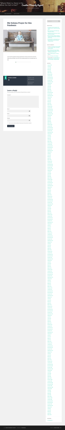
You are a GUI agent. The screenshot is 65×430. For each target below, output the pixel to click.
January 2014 (50, 289)
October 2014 (50, 275)
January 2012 (50, 326)
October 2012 (50, 312)
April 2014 (49, 284)
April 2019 (49, 193)
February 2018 (50, 214)
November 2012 (50, 310)
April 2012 (49, 321)
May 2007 (49, 411)
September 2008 (50, 387)
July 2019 (49, 188)
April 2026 (49, 71)
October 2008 (50, 385)
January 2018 (50, 216)
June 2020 (49, 173)
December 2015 (50, 254)
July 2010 (49, 353)
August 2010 (50, 352)
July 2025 (49, 84)
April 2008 (49, 394)
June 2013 (49, 300)
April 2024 (49, 103)
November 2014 (50, 274)
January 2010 (50, 362)
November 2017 (50, 219)
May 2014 (49, 283)
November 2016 (50, 237)
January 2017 (50, 234)
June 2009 (49, 373)
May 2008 (49, 393)
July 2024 (49, 98)
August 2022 (50, 133)
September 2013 (50, 295)
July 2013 (49, 298)
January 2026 (50, 75)
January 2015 (50, 271)
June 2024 (49, 100)
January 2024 (50, 107)
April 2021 (49, 158)
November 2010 (50, 347)
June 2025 (49, 86)
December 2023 (50, 109)
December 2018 (50, 199)
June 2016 (49, 245)
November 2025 (50, 78)
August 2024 (50, 97)
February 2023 (50, 124)
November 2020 (50, 165)
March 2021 (49, 159)
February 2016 (50, 251)
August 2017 (50, 223)
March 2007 (49, 414)
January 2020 (50, 181)
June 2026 (49, 68)
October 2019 (50, 184)
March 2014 (49, 286)
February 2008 (50, 397)
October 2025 (50, 80)
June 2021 (49, 155)
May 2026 (49, 69)
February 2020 (50, 179)
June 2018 (49, 208)
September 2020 (50, 168)
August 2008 (50, 388)
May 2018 (49, 210)
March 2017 (49, 231)
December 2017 (50, 217)
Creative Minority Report (32, 5)
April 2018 (49, 211)
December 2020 (50, 164)
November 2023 (50, 110)
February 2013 (50, 306)
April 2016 (49, 248)
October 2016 (50, 239)
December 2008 (50, 382)
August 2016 (50, 242)
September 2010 (50, 350)
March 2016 (49, 249)
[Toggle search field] (60, 13)
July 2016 (49, 243)
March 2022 (49, 141)
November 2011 (50, 329)
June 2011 (49, 336)
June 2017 (49, 226)
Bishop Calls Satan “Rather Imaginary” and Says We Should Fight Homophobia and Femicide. (54, 36)
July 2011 (49, 335)
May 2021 (49, 156)
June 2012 (49, 318)
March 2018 (49, 213)
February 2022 (50, 142)
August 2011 (50, 333)
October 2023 (50, 112)
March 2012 (49, 323)
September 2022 (50, 132)
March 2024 (49, 104)
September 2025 (50, 81)
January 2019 (50, 197)
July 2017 (49, 225)
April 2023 (49, 121)
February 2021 (50, 161)
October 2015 (50, 257)
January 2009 (50, 381)
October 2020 (50, 167)
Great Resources (8, 13)
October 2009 (50, 367)
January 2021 (50, 162)
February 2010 (50, 361)
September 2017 (50, 222)
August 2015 (50, 260)
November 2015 (50, 255)
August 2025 (50, 83)
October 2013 (50, 294)
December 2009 (50, 364)
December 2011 (50, 327)
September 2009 (50, 368)
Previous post (31, 82)
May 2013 (49, 301)
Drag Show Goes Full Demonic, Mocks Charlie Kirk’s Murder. (54, 34)
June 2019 (49, 190)
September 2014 (50, 277)
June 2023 (49, 118)
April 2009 (49, 376)
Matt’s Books (16, 13)
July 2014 (49, 280)
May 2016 (49, 246)
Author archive (9, 80)
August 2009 (50, 370)
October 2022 (50, 130)
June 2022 (49, 136)
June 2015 (49, 263)
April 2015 (49, 266)
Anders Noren (56, 427)
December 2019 (50, 182)
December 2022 (50, 127)
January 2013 (50, 307)
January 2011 (50, 344)
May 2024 (49, 101)
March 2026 (49, 72)
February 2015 (50, 269)
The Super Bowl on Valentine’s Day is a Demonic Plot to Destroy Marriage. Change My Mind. (54, 40)
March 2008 (49, 396)
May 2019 (49, 191)
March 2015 (49, 268)
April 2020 (49, 176)
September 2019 (50, 185)
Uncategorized (31, 79)
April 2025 (49, 89)
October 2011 (50, 330)
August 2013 (50, 297)
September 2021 (50, 150)
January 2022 (50, 144)
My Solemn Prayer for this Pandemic (19, 24)
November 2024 (50, 92)
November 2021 (50, 147)
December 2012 (50, 309)
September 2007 (50, 405)
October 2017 (50, 220)
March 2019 (49, 194)
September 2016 (50, 240)
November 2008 (50, 384)
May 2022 (49, 138)
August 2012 (50, 315)
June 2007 (49, 410)
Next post (31, 83)
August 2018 (50, 205)
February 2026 (50, 74)
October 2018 (50, 202)
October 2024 (50, 94)
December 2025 (50, 77)
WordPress (23, 427)
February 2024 (50, 106)
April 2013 (49, 303)
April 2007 (49, 413)
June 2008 (49, 391)
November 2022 (50, 129)
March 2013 (49, 304)
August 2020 (50, 170)
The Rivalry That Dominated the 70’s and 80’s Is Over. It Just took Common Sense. (54, 28)
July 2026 (49, 66)
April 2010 (49, 358)
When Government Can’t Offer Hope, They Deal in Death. (53, 31)
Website (8, 118)
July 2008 (49, 390)
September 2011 (50, 332)
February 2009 (50, 379)
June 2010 (49, 355)
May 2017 (49, 228)
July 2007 (49, 408)
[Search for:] (53, 21)
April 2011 (49, 339)
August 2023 (50, 115)
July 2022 (49, 135)
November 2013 (50, 292)
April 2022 (49, 139)
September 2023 (50, 113)
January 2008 (50, 399)
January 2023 (50, 126)
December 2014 (50, 272)
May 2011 (49, 338)
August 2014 (50, 278)
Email (8, 113)
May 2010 (49, 356)
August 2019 (50, 187)
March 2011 (49, 341)
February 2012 (50, 324)
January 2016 (50, 252)
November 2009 (50, 365)
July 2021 (49, 153)
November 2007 (50, 402)
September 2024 (50, 95)
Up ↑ (61, 427)
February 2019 (50, 196)
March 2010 (49, 359)
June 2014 (49, 281)
